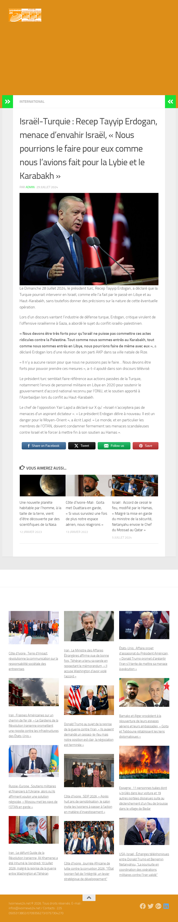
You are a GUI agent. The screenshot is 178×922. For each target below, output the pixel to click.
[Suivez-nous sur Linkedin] (166, 906)
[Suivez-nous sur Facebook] (143, 906)
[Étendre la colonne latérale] (7, 101)
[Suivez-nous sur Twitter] (151, 906)
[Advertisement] (89, 62)
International (32, 101)
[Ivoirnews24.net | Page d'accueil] (25, 15)
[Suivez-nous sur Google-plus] (158, 906)
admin (30, 187)
